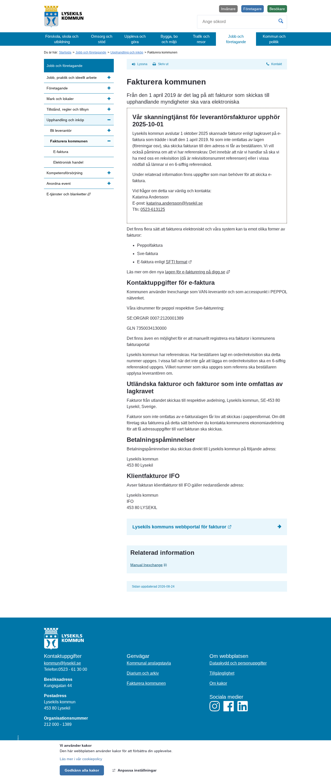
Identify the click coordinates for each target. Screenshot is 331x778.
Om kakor (218, 683)
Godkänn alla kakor (82, 770)
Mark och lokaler (60, 99)
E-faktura (60, 152)
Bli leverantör (61, 130)
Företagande (57, 88)
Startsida (65, 52)
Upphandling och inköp (126, 52)
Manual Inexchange (160, 565)
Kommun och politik (274, 39)
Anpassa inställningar (137, 770)
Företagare (252, 9)
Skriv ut (163, 64)
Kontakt (276, 64)
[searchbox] (242, 22)
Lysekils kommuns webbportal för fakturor (209, 526)
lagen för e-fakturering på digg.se (197, 272)
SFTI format (179, 262)
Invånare (228, 9)
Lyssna (142, 64)
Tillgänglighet (221, 673)
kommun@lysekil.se (62, 663)
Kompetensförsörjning (64, 173)
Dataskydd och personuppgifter (238, 663)
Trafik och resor (201, 39)
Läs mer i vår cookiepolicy (81, 759)
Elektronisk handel (68, 162)
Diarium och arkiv (143, 673)
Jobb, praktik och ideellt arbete (72, 77)
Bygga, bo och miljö (169, 39)
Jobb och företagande (236, 39)
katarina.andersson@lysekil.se (174, 203)
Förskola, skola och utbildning (61, 39)
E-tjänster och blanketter (80, 194)
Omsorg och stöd (101, 39)
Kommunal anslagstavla (149, 663)
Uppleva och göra (135, 39)
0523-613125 (152, 209)
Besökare (278, 9)
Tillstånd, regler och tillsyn (68, 109)
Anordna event (59, 183)
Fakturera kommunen (69, 141)
